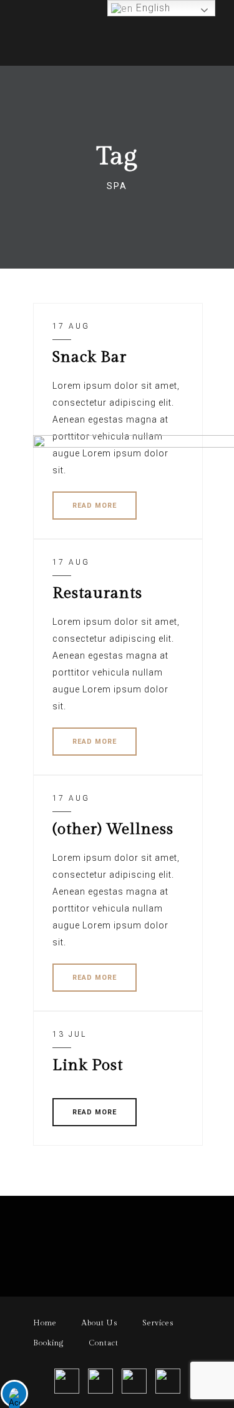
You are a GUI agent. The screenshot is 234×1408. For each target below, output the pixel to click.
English (151, 8)
